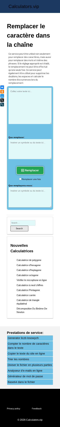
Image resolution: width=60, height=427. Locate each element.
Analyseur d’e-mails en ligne (25, 370)
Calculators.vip (23, 6)
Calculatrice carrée (26, 295)
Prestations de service (24, 333)
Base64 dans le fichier (21, 382)
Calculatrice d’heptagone (29, 270)
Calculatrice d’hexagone (29, 265)
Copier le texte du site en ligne (26, 353)
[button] (30, 170)
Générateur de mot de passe (25, 376)
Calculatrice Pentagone (28, 290)
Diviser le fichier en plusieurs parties (30, 365)
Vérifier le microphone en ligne (32, 280)
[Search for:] (22, 223)
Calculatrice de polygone (29, 260)
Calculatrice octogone (27, 275)
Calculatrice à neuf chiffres (30, 285)
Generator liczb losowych (23, 338)
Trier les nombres (18, 359)
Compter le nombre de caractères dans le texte (28, 345)
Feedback (37, 408)
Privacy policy (13, 408)
